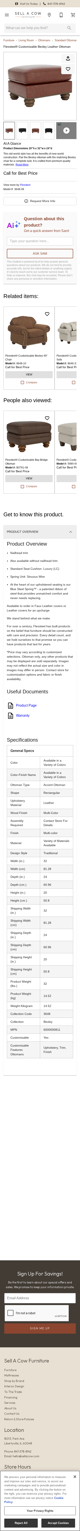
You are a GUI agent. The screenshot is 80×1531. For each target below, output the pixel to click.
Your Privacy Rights (40, 1510)
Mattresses (11, 1375)
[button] (7, 15)
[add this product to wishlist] (68, 69)
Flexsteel (25, 184)
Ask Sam (40, 253)
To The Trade (13, 1392)
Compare (31, 382)
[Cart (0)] (73, 15)
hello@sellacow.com (26, 1456)
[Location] (49, 15)
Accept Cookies (58, 1523)
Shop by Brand (14, 1381)
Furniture (8, 40)
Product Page (26, 705)
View (29, 374)
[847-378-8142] (61, 15)
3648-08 (19, 189)
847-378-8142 (56, 3)
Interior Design (14, 1386)
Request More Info (42, 201)
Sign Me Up (40, 1328)
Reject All (21, 1523)
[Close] (75, 1476)
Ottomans (44, 40)
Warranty (22, 715)
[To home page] (28, 14)
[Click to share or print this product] (68, 58)
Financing (10, 1397)
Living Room (26, 40)
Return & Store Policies (19, 1419)
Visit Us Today (28, 3)
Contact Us (11, 1414)
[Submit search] (69, 28)
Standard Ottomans (67, 40)
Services (9, 1403)
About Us (10, 1408)
